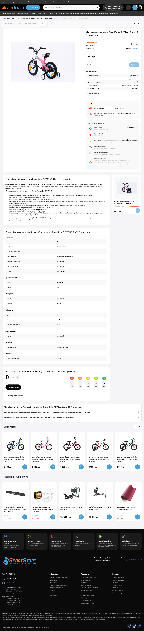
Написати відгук (13, 387)
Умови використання (56, 588)
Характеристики (30, 23)
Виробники (53, 580)
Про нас (52, 590)
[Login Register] (128, 7)
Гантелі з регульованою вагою (90, 593)
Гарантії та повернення (35, 2)
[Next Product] (139, 23)
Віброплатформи (86, 590)
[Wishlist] (137, 44)
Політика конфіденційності (58, 577)
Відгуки (42, 23)
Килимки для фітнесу (87, 603)
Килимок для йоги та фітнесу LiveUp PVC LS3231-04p (126, 508)
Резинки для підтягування (89, 598)
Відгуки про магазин (59, 2)
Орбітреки (84, 582)
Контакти (48, 2)
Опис (19, 23)
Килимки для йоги (86, 600)
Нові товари (53, 595)
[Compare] (131, 44)
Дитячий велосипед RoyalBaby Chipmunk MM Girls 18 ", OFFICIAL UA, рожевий (42, 459)
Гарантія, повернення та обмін (122, 593)
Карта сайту (53, 582)
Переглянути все (93, 93)
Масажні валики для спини (89, 588)
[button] (135, 427)
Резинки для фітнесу (87, 595)
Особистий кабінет (118, 577)
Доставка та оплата (19, 2)
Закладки (115, 582)
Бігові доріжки (85, 580)
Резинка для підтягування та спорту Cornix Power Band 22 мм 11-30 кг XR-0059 (15, 509)
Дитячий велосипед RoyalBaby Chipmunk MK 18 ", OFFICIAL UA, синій (14, 459)
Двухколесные (133, 79)
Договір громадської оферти (58, 585)
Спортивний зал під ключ (89, 577)
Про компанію (7, 2)
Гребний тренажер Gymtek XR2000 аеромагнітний (100, 508)
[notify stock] (24, 466)
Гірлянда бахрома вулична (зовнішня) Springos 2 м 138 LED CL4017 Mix (42, 509)
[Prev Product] (134, 23)
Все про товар (9, 23)
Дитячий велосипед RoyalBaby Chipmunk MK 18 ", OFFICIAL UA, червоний (99, 459)
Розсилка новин (117, 585)
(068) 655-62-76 (114, 9)
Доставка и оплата (118, 590)
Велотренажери (86, 585)
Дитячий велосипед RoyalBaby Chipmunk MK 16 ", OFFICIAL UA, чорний (70, 459)
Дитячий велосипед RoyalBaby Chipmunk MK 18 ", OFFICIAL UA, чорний (127, 459)
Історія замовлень (118, 580)
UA (140, 6)
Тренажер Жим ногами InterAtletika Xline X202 (72, 508)
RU (140, 8)
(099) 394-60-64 (114, 6)
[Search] (93, 7)
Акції (69, 2)
